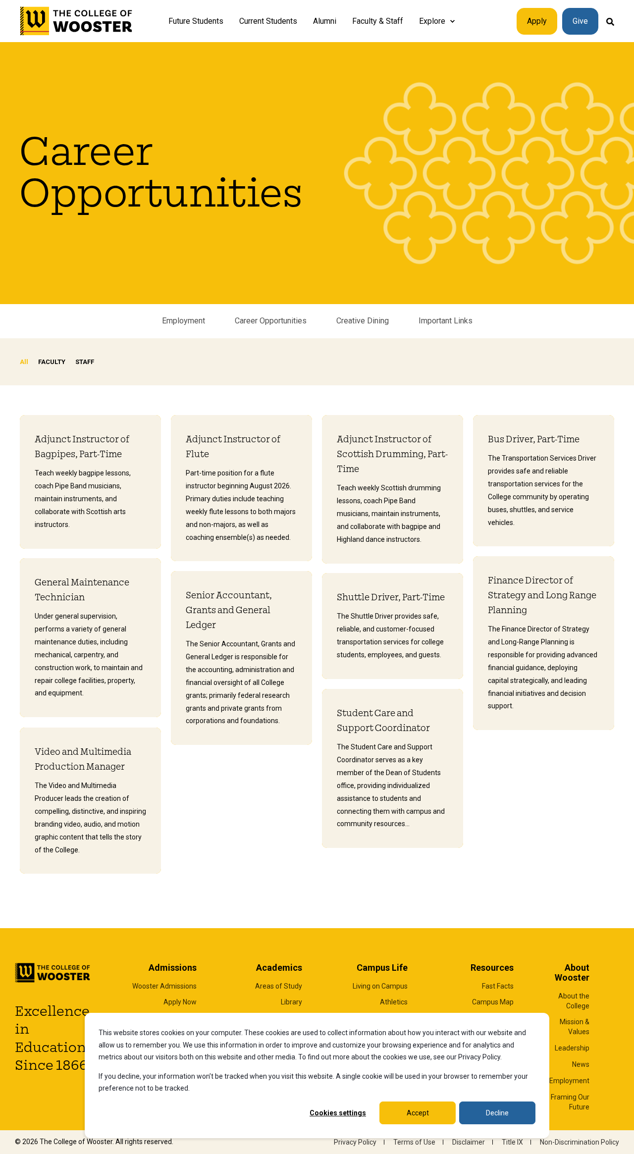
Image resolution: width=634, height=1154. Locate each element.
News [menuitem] (580, 1064)
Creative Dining (362, 320)
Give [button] (580, 21)
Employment (183, 320)
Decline (497, 1113)
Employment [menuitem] (569, 1081)
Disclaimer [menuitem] (468, 1142)
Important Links (446, 320)
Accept (418, 1113)
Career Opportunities (271, 320)
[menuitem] (452, 21)
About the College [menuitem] (573, 1001)
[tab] (29, 361)
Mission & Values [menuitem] (574, 1027)
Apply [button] (537, 21)
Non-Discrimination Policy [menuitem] (579, 1142)
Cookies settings (338, 1113)
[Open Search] (610, 21)
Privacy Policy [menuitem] (355, 1142)
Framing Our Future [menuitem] (570, 1102)
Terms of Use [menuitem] (414, 1142)
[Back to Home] (76, 21)
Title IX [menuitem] (512, 1142)
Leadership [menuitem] (572, 1048)
